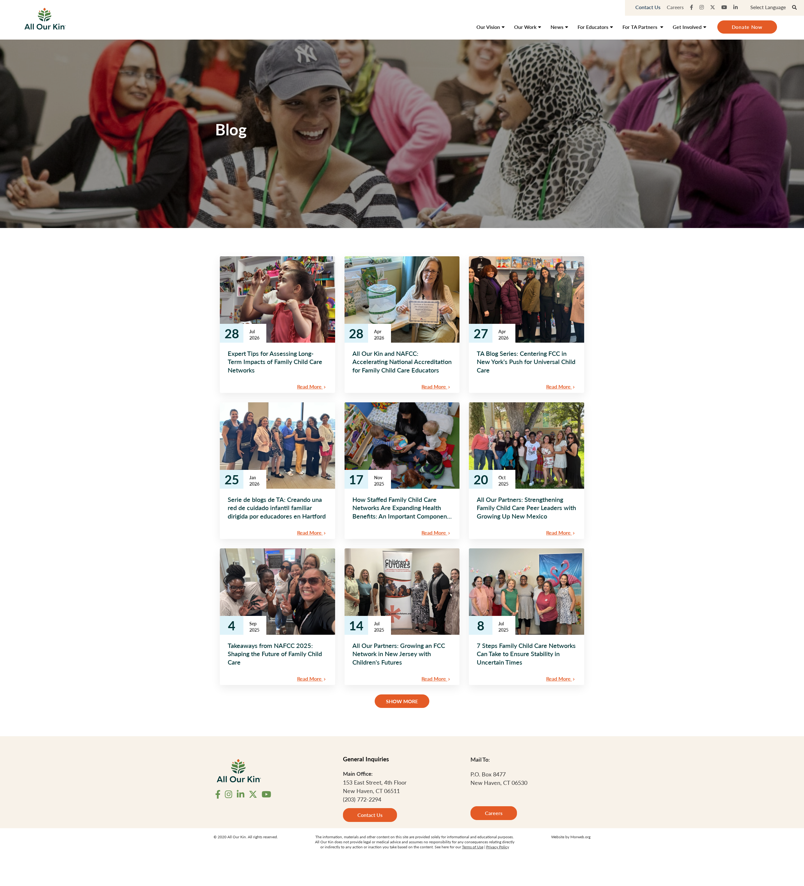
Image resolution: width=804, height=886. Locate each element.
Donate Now (747, 26)
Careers (675, 7)
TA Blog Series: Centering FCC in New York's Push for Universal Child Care (526, 361)
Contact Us (647, 7)
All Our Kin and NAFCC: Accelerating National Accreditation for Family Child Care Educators (402, 361)
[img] (277, 299)
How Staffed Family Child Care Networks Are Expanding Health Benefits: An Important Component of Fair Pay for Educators (400, 507)
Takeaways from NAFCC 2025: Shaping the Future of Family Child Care (275, 653)
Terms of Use (472, 847)
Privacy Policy (497, 847)
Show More (402, 701)
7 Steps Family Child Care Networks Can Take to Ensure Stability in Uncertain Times (526, 653)
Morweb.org (580, 837)
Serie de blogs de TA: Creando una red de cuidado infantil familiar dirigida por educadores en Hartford (277, 507)
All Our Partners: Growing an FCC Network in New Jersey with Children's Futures (398, 653)
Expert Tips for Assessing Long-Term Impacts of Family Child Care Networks (275, 361)
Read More (310, 386)
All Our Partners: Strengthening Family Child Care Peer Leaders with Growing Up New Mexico (526, 507)
